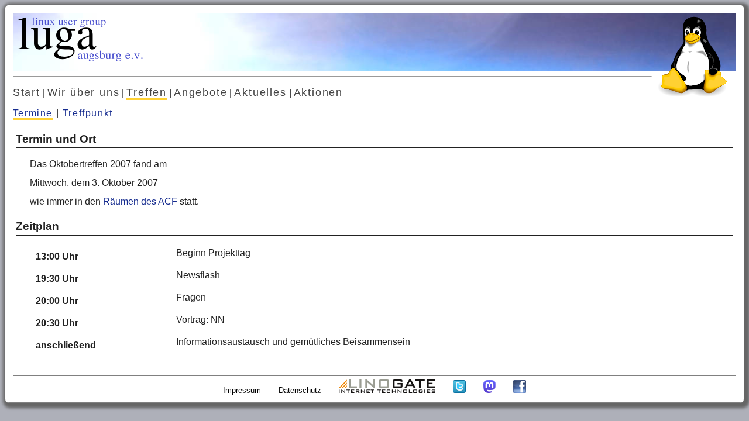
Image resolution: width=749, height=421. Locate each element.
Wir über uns (83, 92)
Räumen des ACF (140, 201)
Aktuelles (260, 92)
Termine (33, 113)
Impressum (242, 390)
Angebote (200, 92)
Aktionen (318, 92)
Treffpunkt (88, 113)
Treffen (146, 92)
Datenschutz (300, 390)
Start (26, 92)
